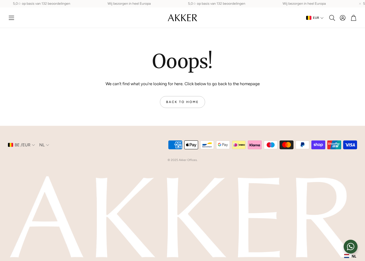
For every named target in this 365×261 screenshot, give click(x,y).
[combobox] (350, 256)
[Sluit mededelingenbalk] (360, 3)
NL (354, 256)
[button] (11, 17)
